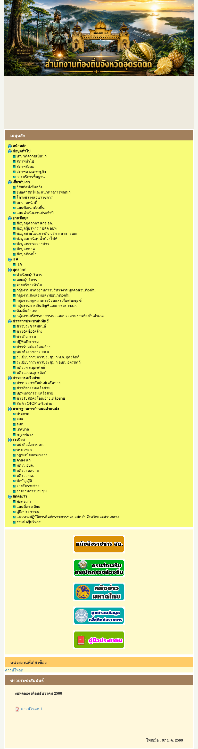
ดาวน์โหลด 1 (31, 708)
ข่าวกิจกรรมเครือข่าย (32, 387)
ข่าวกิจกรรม (25, 336)
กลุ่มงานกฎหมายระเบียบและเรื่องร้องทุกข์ (48, 300)
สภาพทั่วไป (24, 161)
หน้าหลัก (19, 145)
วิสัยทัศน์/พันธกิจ (29, 186)
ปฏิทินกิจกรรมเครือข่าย (34, 392)
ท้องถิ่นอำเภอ (26, 310)
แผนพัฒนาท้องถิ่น (30, 207)
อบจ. (19, 418)
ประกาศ (22, 413)
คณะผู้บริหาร (26, 279)
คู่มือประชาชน (27, 511)
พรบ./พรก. (24, 449)
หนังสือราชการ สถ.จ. (32, 351)
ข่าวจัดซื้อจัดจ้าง (29, 331)
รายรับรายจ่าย (27, 485)
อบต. (19, 423)
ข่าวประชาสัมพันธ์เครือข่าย (38, 382)
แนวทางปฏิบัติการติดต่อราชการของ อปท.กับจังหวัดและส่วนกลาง (67, 516)
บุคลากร (19, 269)
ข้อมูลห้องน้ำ (26, 253)
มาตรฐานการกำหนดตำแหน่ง (35, 408)
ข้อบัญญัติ (23, 480)
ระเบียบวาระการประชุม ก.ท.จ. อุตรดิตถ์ (47, 356)
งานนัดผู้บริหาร (28, 521)
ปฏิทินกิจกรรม (27, 341)
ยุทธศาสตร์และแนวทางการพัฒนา (43, 192)
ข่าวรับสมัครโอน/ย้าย (33, 346)
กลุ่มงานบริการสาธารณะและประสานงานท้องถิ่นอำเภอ (59, 315)
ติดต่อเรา (19, 496)
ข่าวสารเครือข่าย (26, 377)
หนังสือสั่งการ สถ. (29, 444)
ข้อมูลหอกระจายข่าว (32, 243)
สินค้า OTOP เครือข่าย (33, 403)
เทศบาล (22, 429)
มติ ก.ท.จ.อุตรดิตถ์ (30, 367)
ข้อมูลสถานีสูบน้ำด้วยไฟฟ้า (37, 238)
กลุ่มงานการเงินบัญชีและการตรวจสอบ (46, 305)
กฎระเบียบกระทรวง (31, 454)
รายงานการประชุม (31, 490)
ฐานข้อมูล (20, 217)
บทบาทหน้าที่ (26, 202)
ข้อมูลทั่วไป (21, 150)
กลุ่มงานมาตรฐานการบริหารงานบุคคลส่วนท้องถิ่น (55, 289)
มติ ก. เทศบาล (27, 470)
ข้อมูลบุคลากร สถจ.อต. (34, 222)
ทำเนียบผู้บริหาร (28, 274)
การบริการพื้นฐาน (30, 176)
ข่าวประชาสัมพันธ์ (30, 326)
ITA (15, 259)
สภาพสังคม (24, 166)
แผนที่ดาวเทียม (27, 506)
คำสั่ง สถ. (23, 459)
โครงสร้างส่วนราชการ (34, 197)
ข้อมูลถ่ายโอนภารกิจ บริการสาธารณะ (46, 233)
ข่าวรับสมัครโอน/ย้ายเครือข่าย (40, 398)
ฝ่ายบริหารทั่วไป (28, 284)
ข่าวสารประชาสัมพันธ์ (30, 320)
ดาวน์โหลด (14, 669)
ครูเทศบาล (24, 434)
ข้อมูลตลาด (25, 248)
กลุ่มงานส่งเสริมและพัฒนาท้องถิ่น (42, 295)
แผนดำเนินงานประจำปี (34, 212)
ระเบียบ (18, 439)
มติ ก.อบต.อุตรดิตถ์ (30, 372)
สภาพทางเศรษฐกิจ (30, 171)
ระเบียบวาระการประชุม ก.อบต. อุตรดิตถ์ (47, 362)
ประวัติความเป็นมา (31, 155)
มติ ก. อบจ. (24, 465)
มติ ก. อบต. (24, 475)
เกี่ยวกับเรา (21, 181)
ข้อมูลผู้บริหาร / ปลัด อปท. (36, 228)
